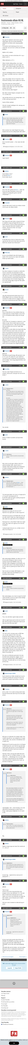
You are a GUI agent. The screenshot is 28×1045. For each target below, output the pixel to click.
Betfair (8, 175)
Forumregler (4, 1004)
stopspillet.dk (15, 0)
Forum (20, 4)
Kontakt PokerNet (5, 1000)
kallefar (7, 171)
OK (14, 1043)
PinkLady (7, 252)
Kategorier (18, 8)
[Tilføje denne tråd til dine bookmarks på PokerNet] (10, 27)
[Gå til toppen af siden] (14, 984)
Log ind (10, 968)
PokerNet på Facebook (7, 1024)
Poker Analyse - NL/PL (17, 22)
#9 (20, 233)
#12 (20, 286)
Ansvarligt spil (4, 1008)
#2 (20, 111)
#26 (20, 685)
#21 (20, 539)
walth (6, 507)
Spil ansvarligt (9, 0)
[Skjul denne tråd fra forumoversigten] (14, 27)
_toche (6, 268)
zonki (6, 237)
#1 (20, 33)
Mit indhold (5, 15)
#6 (20, 183)
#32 (20, 880)
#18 (20, 447)
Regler (17, 12)
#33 (20, 908)
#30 (20, 840)
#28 (20, 765)
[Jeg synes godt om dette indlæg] (23, 33)
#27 (20, 701)
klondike (7, 369)
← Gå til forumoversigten (7, 956)
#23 (20, 607)
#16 (20, 381)
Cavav (6, 114)
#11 (20, 265)
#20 (20, 503)
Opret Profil (18, 968)
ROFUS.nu (21, 0)
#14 (20, 347)
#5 (20, 167)
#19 (20, 474)
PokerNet (2, 4)
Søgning (5, 12)
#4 (20, 152)
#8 (20, 215)
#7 (20, 199)
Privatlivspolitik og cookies (7, 1002)
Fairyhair (7, 37)
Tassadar (7, 203)
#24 (20, 627)
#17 (20, 431)
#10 (20, 249)
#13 (20, 304)
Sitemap (3, 995)
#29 (20, 816)
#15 (20, 365)
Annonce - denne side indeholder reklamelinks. (13, 31)
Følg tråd (5, 28)
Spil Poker (15, 4)
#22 (20, 578)
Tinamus (7, 689)
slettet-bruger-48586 (10, 673)
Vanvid (6, 289)
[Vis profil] (3, 37)
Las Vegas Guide (5, 993)
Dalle (6, 630)
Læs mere (18, 1041)
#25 (20, 670)
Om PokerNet (4, 1006)
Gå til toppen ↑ (23, 956)
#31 (20, 856)
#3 (20, 136)
